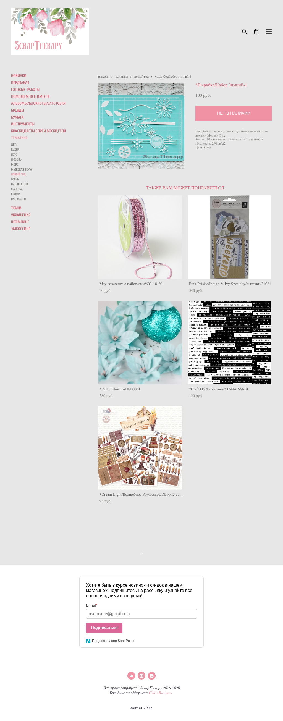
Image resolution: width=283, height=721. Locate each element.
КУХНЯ (15, 149)
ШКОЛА (15, 194)
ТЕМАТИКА (19, 138)
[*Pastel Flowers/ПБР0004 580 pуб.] (140, 342)
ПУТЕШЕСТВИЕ (19, 184)
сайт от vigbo (141, 708)
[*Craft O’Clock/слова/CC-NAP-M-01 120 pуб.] (230, 342)
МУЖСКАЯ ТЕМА (21, 169)
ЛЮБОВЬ (16, 159)
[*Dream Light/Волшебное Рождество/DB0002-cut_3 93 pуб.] (140, 448)
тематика (122, 76)
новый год (141, 76)
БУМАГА (17, 117)
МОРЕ (14, 164)
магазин (103, 76)
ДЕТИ (14, 144)
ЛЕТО (14, 154)
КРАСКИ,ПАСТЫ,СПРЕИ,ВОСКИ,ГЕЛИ (38, 131)
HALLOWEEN (18, 199)
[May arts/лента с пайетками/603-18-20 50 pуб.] (140, 237)
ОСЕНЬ (15, 179)
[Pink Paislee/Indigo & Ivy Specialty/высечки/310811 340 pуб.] (230, 237)
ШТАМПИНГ (20, 222)
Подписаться (104, 627)
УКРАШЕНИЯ (21, 215)
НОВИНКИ (18, 76)
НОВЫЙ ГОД (18, 174)
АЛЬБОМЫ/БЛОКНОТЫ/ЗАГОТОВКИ (38, 103)
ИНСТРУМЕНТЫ (23, 124)
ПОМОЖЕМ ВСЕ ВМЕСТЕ (30, 96)
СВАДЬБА (17, 189)
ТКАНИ (16, 208)
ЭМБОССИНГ (20, 229)
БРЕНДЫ (17, 110)
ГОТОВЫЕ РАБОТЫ (25, 89)
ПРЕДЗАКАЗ (20, 82)
